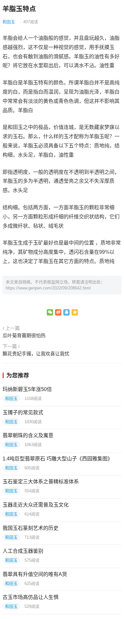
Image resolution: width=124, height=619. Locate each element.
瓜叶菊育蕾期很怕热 (24, 335)
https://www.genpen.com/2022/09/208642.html (48, 288)
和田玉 (9, 22)
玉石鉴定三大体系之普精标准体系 (41, 481)
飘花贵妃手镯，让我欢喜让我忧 (36, 353)
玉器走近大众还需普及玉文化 (36, 505)
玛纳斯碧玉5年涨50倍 (27, 389)
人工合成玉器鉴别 (23, 551)
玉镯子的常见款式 (23, 412)
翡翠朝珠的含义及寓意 (28, 435)
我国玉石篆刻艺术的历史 (31, 528)
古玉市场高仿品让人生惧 (31, 597)
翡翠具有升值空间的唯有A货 (35, 574)
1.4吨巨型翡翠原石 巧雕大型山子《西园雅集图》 (58, 458)
